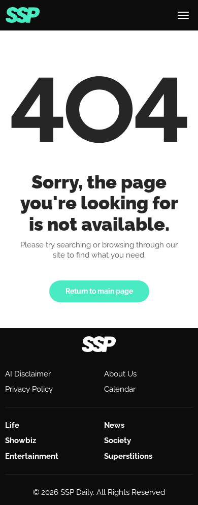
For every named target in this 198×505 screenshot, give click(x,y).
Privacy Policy (29, 389)
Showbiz (20, 440)
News (114, 425)
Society (117, 440)
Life (12, 425)
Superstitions (128, 456)
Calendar (120, 389)
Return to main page (99, 291)
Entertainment (31, 456)
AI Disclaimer (28, 373)
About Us (120, 373)
